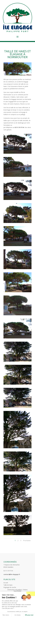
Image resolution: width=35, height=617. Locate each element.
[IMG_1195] (18, 471)
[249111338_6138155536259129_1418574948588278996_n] (18, 269)
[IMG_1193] (18, 407)
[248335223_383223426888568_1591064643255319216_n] (18, 176)
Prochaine (27, 540)
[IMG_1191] (18, 361)
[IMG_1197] (18, 534)
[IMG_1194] (18, 448)
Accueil (6, 583)
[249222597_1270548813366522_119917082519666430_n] (18, 292)
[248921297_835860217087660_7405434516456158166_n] (18, 222)
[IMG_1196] (18, 511)
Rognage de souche (10, 587)
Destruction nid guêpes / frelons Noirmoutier (17, 590)
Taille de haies (8, 585)
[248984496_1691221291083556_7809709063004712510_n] (18, 245)
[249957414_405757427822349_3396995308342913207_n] (18, 338)
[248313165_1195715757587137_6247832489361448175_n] (18, 153)
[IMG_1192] (18, 384)
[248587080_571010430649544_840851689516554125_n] (18, 199)
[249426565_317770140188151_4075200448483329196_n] (18, 315)
